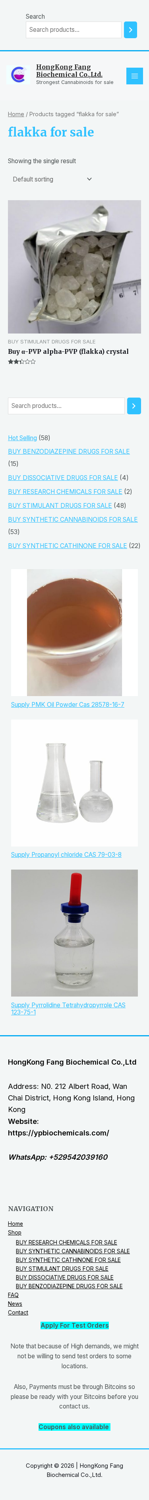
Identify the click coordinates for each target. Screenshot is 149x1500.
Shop (14, 1232)
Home (16, 114)
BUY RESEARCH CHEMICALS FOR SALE (66, 1242)
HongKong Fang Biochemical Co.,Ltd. (69, 70)
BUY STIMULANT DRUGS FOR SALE (62, 1269)
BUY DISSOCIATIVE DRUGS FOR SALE (65, 1277)
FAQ (13, 1295)
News (15, 1304)
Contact (18, 1312)
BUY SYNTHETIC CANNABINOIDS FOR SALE (73, 1251)
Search (35, 16)
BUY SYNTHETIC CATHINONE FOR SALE (68, 1260)
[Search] (130, 29)
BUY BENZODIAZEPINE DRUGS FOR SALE (69, 1286)
